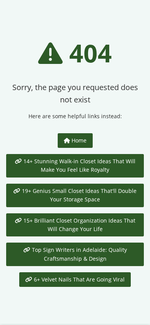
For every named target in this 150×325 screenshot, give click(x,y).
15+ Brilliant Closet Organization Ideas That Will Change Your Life (78, 225)
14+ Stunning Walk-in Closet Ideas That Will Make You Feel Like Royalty (78, 165)
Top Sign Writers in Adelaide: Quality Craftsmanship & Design (78, 254)
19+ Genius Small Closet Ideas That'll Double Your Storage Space (78, 195)
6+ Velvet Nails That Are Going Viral (78, 279)
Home (78, 140)
